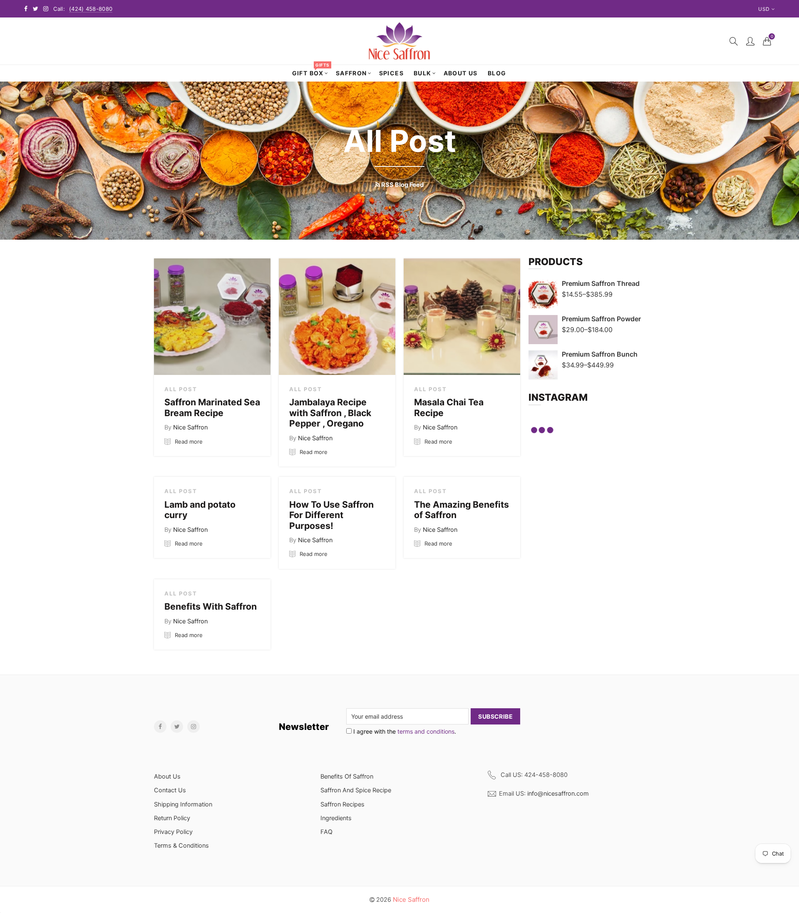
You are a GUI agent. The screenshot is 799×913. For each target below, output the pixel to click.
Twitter (177, 726)
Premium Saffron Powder (601, 319)
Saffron (351, 73)
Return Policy (172, 818)
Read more (188, 441)
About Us (461, 73)
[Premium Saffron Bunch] (543, 365)
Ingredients (336, 818)
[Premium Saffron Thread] (543, 294)
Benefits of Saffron (346, 776)
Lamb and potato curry (200, 510)
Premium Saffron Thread (601, 283)
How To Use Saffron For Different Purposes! (331, 515)
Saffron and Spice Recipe (355, 790)
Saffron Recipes (342, 804)
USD (763, 9)
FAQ (326, 832)
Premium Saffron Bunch (600, 354)
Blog (497, 73)
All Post (180, 389)
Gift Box (310, 71)
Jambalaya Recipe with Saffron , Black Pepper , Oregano (330, 413)
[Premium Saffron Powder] (543, 329)
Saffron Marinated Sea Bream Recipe (212, 407)
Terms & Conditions (181, 845)
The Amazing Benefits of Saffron (461, 510)
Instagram (193, 726)
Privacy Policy (173, 832)
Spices (391, 73)
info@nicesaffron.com (558, 793)
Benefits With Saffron (210, 606)
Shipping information (183, 804)
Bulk (423, 73)
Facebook (160, 726)
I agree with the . (404, 731)
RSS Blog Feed (402, 185)
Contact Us (170, 790)
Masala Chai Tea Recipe (449, 407)
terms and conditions (425, 731)
